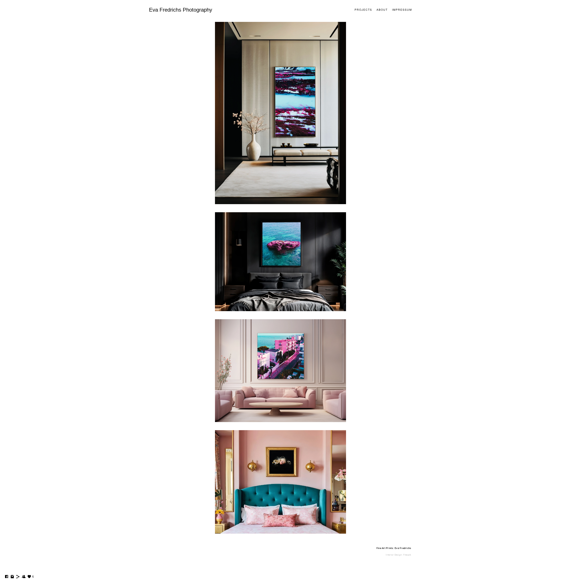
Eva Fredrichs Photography (180, 10)
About (382, 9)
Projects (363, 9)
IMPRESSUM (402, 9)
